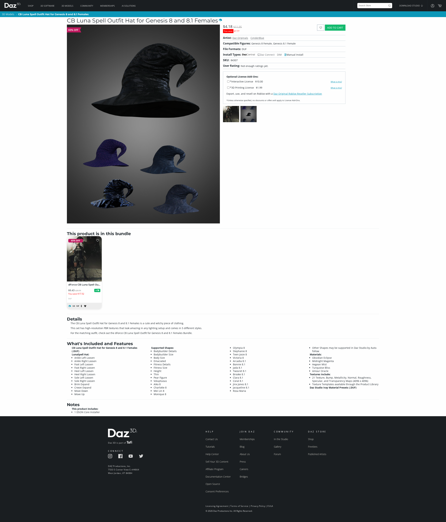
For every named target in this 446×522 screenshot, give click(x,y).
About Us (245, 454)
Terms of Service (239, 506)
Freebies (312, 446)
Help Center (212, 454)
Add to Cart (335, 27)
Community (86, 5)
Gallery (277, 446)
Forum (277, 454)
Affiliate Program (214, 469)
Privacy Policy (258, 506)
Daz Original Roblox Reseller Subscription (297, 93)
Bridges (244, 476)
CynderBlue (257, 38)
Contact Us (212, 439)
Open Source (213, 484)
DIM (279, 54)
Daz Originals (240, 38)
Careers (244, 469)
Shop (30, 5)
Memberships (107, 5)
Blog (242, 446)
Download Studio (409, 5)
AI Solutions (129, 5)
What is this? (336, 82)
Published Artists (317, 454)
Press (243, 461)
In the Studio (281, 439)
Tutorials (210, 446)
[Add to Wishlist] (320, 28)
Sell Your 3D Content (217, 461)
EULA (270, 506)
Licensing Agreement (217, 506)
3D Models (67, 5)
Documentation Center (218, 476)
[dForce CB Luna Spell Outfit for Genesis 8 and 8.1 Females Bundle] (84, 258)
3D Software (47, 5)
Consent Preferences (217, 491)
